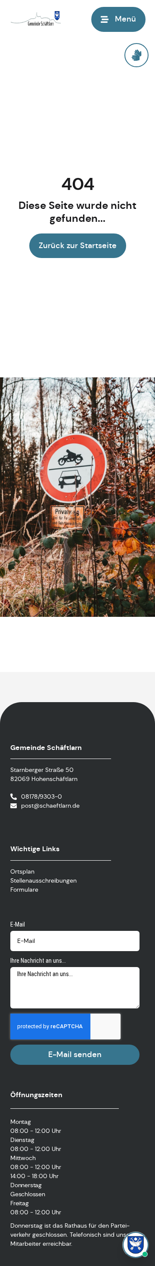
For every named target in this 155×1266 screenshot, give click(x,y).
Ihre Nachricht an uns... (38, 960)
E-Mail (17, 924)
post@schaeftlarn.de (50, 805)
